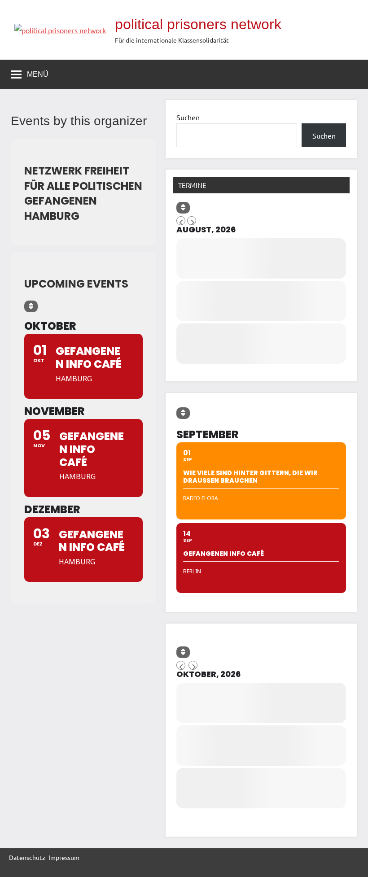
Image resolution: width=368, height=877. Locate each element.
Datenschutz (27, 857)
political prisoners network (198, 24)
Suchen (188, 117)
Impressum (63, 857)
